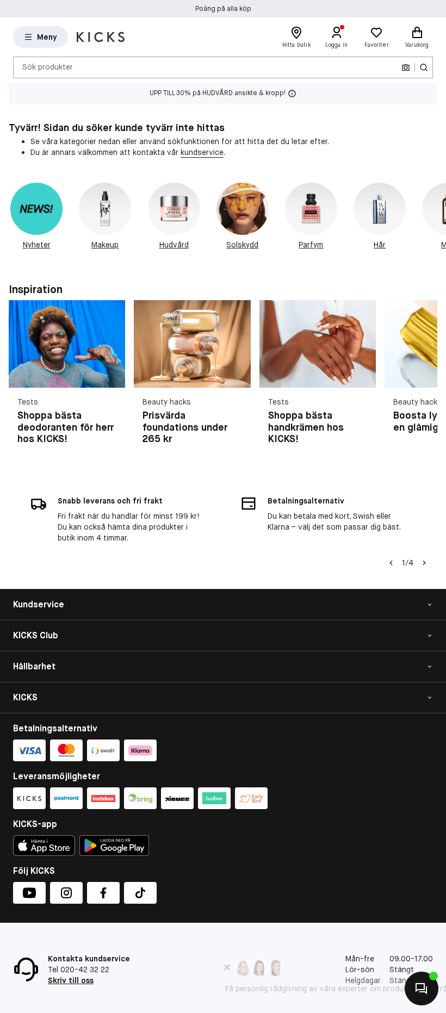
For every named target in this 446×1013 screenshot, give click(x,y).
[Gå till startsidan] (101, 37)
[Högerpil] (433, 222)
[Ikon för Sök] (423, 67)
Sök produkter (47, 67)
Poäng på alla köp (223, 8)
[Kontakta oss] (421, 988)
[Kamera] (405, 67)
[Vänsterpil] (391, 562)
